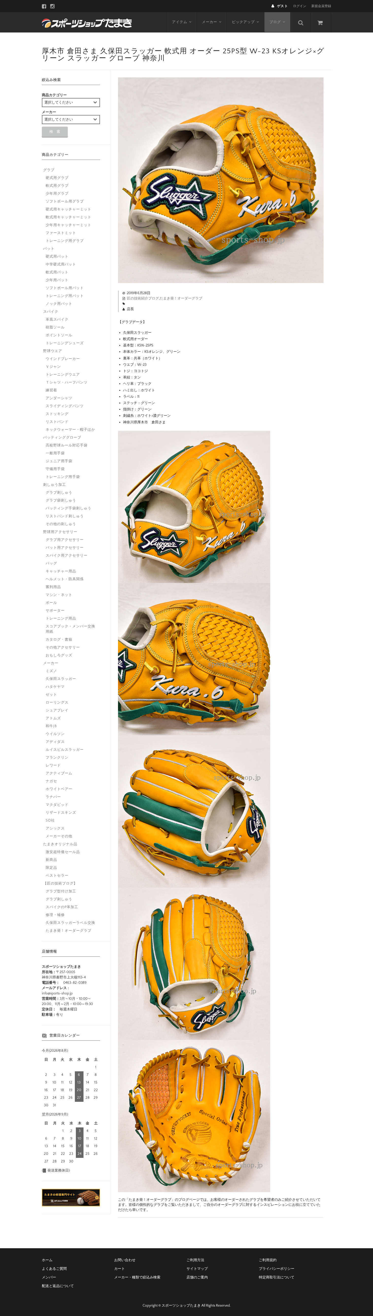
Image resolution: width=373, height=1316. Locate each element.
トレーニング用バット (65, 296)
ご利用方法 (195, 1260)
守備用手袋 (55, 469)
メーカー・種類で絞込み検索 (137, 1277)
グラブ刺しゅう (59, 493)
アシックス (55, 828)
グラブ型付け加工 (61, 891)
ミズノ (51, 671)
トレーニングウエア (63, 375)
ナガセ (51, 781)
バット (49, 249)
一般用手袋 (55, 453)
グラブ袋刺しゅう (61, 500)
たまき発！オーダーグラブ (181, 298)
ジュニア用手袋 (59, 461)
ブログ (275, 22)
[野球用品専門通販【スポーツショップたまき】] (87, 22)
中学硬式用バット (61, 264)
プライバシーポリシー (276, 1269)
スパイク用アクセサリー (67, 556)
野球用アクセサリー (60, 532)
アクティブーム (59, 773)
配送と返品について (58, 1286)
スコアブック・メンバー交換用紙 (70, 629)
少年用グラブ (57, 194)
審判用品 (53, 587)
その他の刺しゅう (61, 524)
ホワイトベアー (59, 789)
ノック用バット (59, 304)
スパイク (50, 312)
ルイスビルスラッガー (65, 750)
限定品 (51, 868)
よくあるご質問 (54, 1269)
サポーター (55, 611)
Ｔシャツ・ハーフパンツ (67, 382)
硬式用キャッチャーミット (68, 209)
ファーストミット (61, 233)
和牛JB (51, 726)
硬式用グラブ (57, 178)
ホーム (47, 1260)
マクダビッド (57, 805)
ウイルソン (55, 734)
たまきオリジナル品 (60, 844)
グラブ (49, 170)
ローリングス (57, 703)
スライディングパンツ (65, 406)
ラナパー (53, 797)
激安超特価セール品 (63, 852)
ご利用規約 (268, 1260)
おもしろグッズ (59, 655)
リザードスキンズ (61, 813)
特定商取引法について (276, 1277)
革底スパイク (57, 320)
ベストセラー (57, 876)
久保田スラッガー (61, 679)
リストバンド (57, 422)
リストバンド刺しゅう (65, 516)
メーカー (209, 22)
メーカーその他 (59, 836)
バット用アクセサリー (65, 548)
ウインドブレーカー (63, 359)
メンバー (49, 1277)
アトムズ (53, 718)
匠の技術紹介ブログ (143, 298)
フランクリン (57, 758)
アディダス (55, 742)
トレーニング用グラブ (65, 241)
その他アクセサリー (63, 647)
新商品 (51, 860)
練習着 (51, 390)
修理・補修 (55, 915)
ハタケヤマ (55, 687)
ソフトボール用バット (65, 288)
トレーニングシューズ (65, 343)
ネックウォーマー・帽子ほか (70, 430)
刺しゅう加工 (54, 485)
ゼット (51, 695)
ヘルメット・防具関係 (65, 579)
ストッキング (57, 414)
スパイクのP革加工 (62, 907)
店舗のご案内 (197, 1277)
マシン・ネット (59, 595)
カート (119, 1269)
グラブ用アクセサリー (65, 540)
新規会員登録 (321, 6)
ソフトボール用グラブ (65, 201)
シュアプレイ (57, 710)
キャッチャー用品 (61, 571)
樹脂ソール (55, 327)
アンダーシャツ (59, 398)
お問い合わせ (124, 1260)
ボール (51, 603)
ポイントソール (59, 335)
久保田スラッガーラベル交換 (70, 923)
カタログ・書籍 (59, 640)
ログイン (299, 6)
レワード (53, 765)
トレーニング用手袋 (63, 477)
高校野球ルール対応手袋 (67, 445)
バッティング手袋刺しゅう (68, 508)
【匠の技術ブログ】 (60, 883)
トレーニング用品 (61, 619)
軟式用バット (57, 272)
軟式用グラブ (57, 186)
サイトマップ (197, 1269)
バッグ (51, 563)
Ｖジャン (53, 367)
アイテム (179, 22)
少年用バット (57, 280)
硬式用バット (57, 257)
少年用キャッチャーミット (68, 225)
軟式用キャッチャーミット (68, 217)
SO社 (50, 821)
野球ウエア (52, 351)
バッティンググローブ (62, 438)
